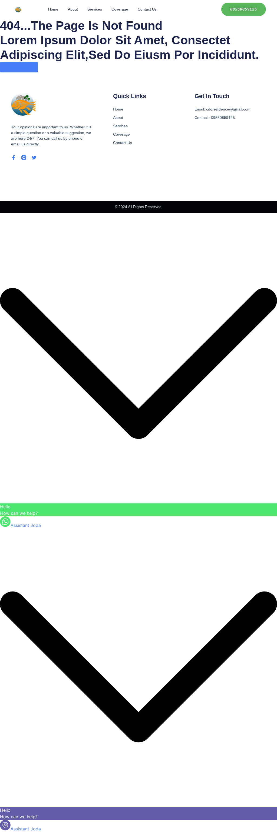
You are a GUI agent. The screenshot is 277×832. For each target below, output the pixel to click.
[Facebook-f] (13, 157)
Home (53, 9)
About (73, 9)
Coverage (119, 9)
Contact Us (147, 9)
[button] (138, 364)
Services (94, 9)
